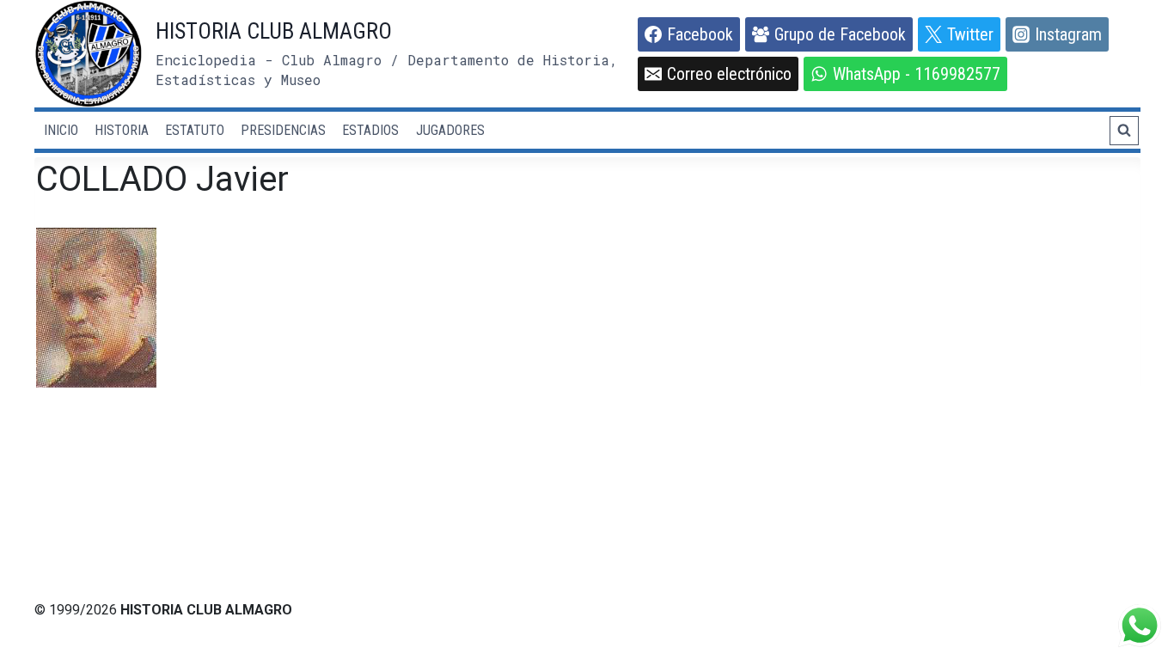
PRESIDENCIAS (283, 130)
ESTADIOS (370, 130)
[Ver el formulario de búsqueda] (1124, 130)
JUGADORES (450, 130)
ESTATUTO (194, 130)
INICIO (61, 130)
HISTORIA (122, 130)
